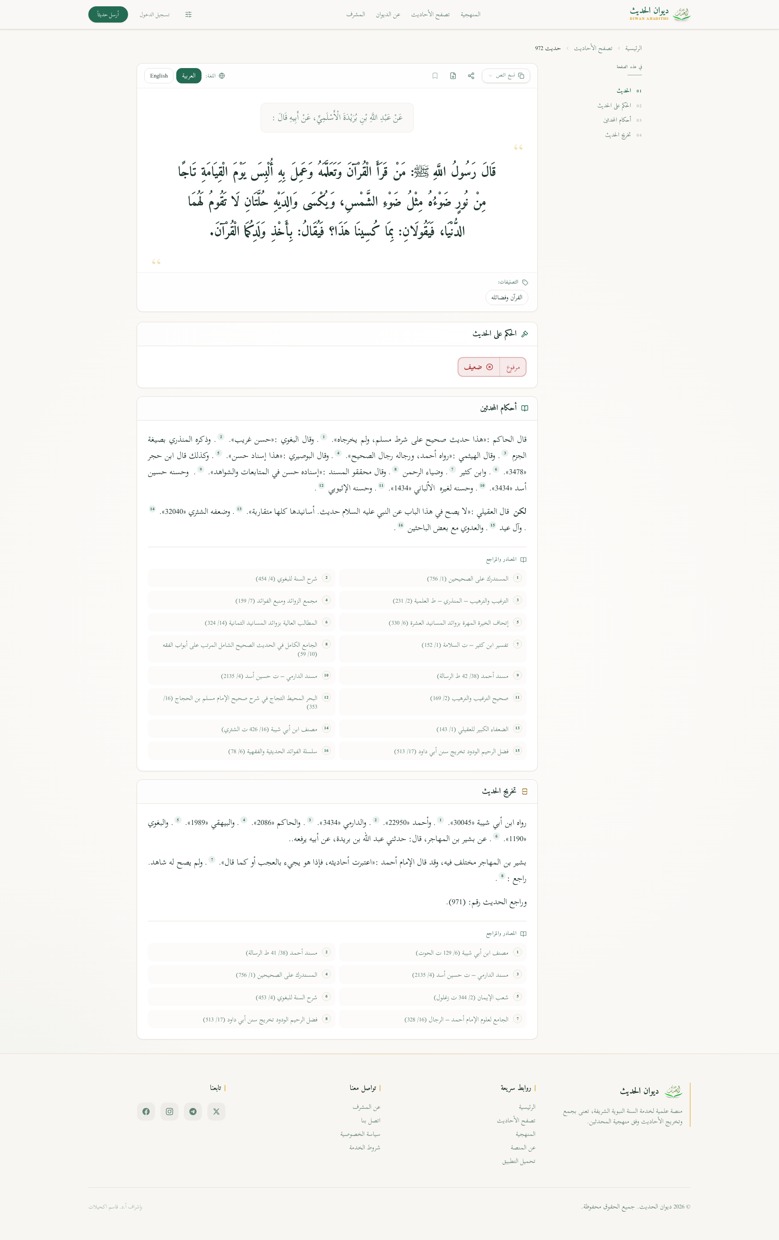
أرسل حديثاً (108, 14)
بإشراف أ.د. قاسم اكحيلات (115, 1206)
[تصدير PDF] (453, 76)
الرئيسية (633, 48)
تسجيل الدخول (155, 14)
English (159, 75)
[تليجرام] (193, 1112)
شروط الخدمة (364, 1147)
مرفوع (513, 367)
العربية (189, 75)
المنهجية (471, 14)
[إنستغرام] (169, 1112)
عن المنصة (523, 1147)
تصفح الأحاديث (430, 14)
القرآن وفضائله (506, 297)
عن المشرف (366, 1106)
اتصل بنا (370, 1120)
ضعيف (473, 367)
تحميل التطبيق (519, 1160)
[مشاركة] (471, 76)
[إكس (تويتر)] (216, 1112)
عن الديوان (388, 14)
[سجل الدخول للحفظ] (435, 76)
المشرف (355, 14)
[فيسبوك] (146, 1112)
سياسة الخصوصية (360, 1133)
